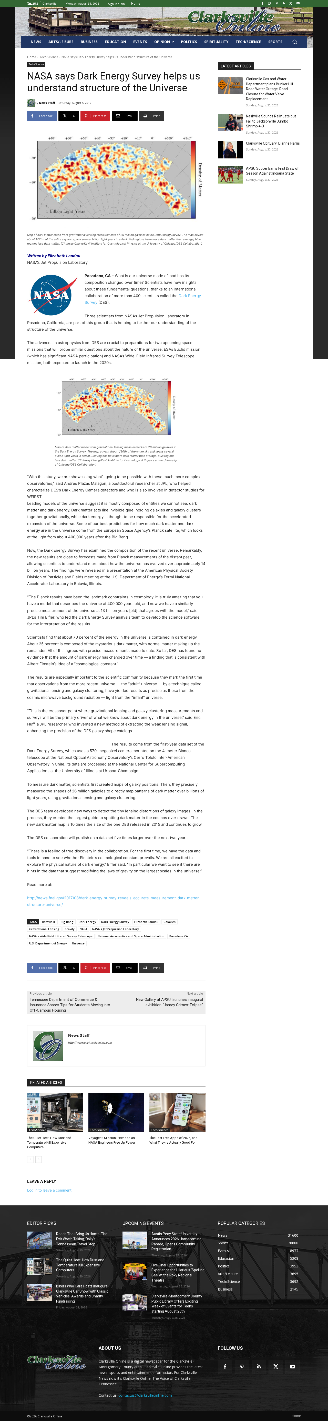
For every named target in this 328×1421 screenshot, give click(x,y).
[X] (291, 4)
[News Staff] (31, 103)
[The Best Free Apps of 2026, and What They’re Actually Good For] (177, 1112)
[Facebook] (262, 4)
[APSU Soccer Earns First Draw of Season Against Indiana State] (230, 175)
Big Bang (67, 922)
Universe (78, 943)
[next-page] (38, 1159)
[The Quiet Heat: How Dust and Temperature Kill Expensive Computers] (55, 1112)
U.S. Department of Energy (48, 943)
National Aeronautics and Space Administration (131, 936)
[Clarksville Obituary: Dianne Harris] (230, 149)
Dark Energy (87, 922)
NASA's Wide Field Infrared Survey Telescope (61, 936)
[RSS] (284, 4)
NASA (83, 929)
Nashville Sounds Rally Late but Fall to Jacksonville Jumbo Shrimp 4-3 (271, 121)
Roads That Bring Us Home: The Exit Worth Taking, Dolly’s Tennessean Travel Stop (81, 1239)
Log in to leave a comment (49, 1190)
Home (31, 57)
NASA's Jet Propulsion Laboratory (115, 929)
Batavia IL (49, 922)
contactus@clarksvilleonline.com (145, 1395)
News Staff (47, 103)
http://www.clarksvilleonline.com (90, 1042)
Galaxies (169, 922)
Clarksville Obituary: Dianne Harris (273, 143)
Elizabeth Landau (146, 922)
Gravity (70, 929)
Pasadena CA (178, 936)
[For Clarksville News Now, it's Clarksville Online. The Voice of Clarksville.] (56, 1362)
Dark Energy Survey (115, 922)
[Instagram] (269, 4)
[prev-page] (30, 1159)
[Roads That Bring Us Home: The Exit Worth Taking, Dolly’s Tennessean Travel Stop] (39, 1240)
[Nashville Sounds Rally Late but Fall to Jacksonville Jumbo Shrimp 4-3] (230, 122)
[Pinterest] (277, 4)
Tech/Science (48, 57)
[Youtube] (298, 4)
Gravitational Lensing (44, 929)
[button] (295, 42)
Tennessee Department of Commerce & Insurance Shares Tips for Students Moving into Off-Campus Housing (70, 1005)
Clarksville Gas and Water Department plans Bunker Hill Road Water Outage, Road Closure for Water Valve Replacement (269, 89)
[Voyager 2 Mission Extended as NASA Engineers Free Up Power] (116, 1112)
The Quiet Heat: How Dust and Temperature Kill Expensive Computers (49, 1142)
